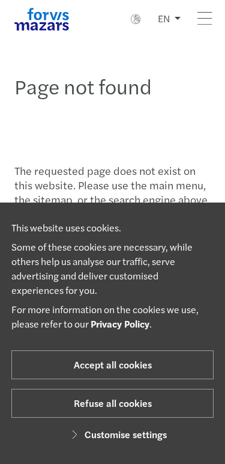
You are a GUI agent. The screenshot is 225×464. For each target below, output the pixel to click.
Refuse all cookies (113, 403)
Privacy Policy (120, 324)
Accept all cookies (113, 364)
